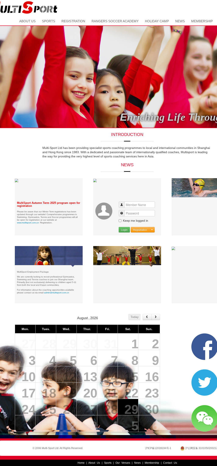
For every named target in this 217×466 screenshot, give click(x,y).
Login (124, 229)
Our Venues (122, 462)
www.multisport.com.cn (28, 222)
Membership (202, 21)
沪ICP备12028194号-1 (158, 448)
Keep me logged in (135, 220)
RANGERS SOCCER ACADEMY (115, 21)
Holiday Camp (157, 21)
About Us (27, 21)
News (180, 21)
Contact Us (170, 462)
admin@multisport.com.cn (56, 292)
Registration (73, 21)
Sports (48, 21)
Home (8, 21)
